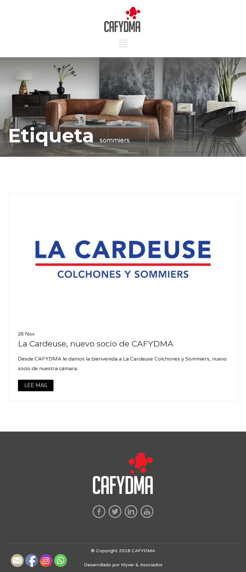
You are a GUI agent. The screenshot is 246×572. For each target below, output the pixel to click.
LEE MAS (35, 385)
